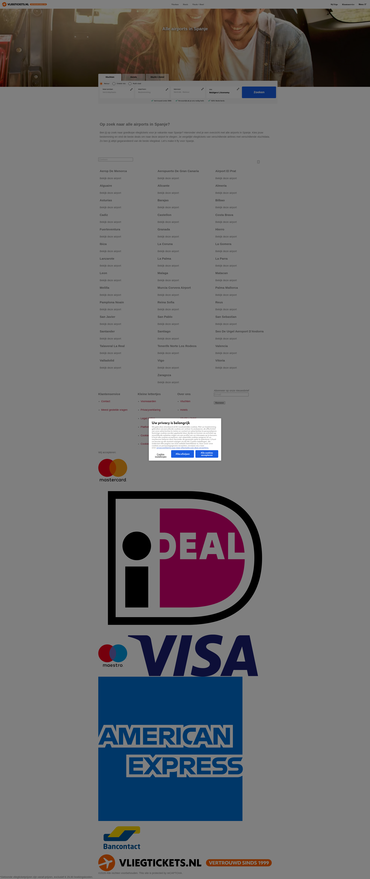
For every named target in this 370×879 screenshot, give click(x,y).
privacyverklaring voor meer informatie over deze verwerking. (183, 447)
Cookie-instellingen (160, 455)
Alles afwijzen (183, 454)
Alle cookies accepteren (207, 454)
